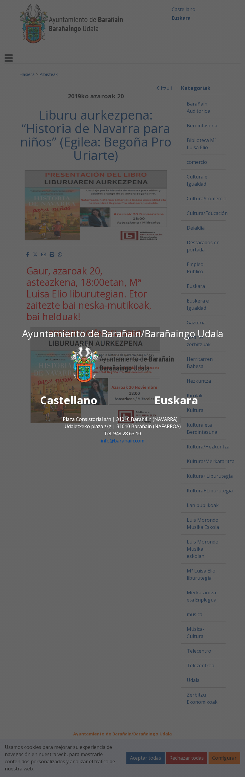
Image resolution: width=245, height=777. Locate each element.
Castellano (68, 400)
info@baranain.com (122, 440)
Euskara (176, 400)
